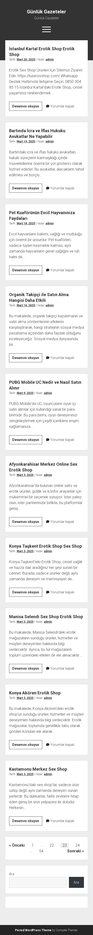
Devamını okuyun (27, 107)
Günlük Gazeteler (46, 12)
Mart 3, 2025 (25, 475)
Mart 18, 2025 (26, 223)
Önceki (18, 845)
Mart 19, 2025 (26, 141)
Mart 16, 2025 (26, 305)
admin (50, 59)
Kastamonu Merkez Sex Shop (38, 769)
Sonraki (74, 851)
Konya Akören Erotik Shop (35, 692)
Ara (11, 874)
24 (77, 845)
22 (52, 845)
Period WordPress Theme (33, 930)
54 (41, 851)
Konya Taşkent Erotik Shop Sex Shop (45, 546)
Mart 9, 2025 (25, 393)
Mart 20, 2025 (26, 59)
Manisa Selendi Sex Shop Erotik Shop (46, 616)
